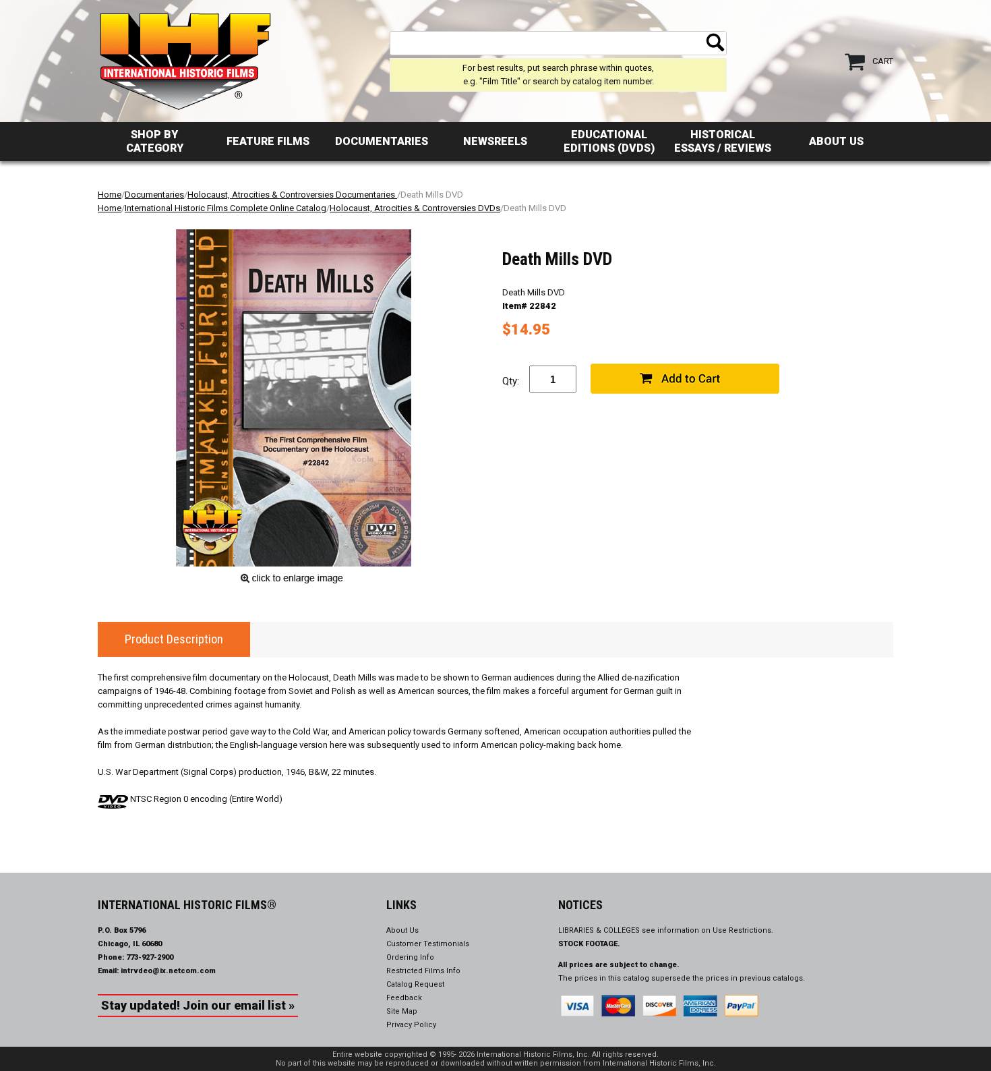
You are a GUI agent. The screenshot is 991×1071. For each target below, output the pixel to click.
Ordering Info (410, 957)
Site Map (401, 1011)
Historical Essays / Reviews (722, 141)
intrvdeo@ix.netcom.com (168, 970)
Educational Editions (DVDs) (609, 141)
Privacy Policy (411, 1024)
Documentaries (381, 141)
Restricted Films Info (423, 970)
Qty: (510, 381)
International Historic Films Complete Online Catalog (225, 208)
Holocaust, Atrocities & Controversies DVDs (415, 208)
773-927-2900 (149, 957)
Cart (882, 61)
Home (109, 195)
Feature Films (268, 141)
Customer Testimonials (427, 943)
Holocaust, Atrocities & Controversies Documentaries (292, 195)
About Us (836, 141)
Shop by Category (154, 141)
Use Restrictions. (743, 930)
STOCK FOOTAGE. (589, 943)
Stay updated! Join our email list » (198, 1005)
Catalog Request (415, 984)
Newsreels (495, 141)
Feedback (404, 997)
